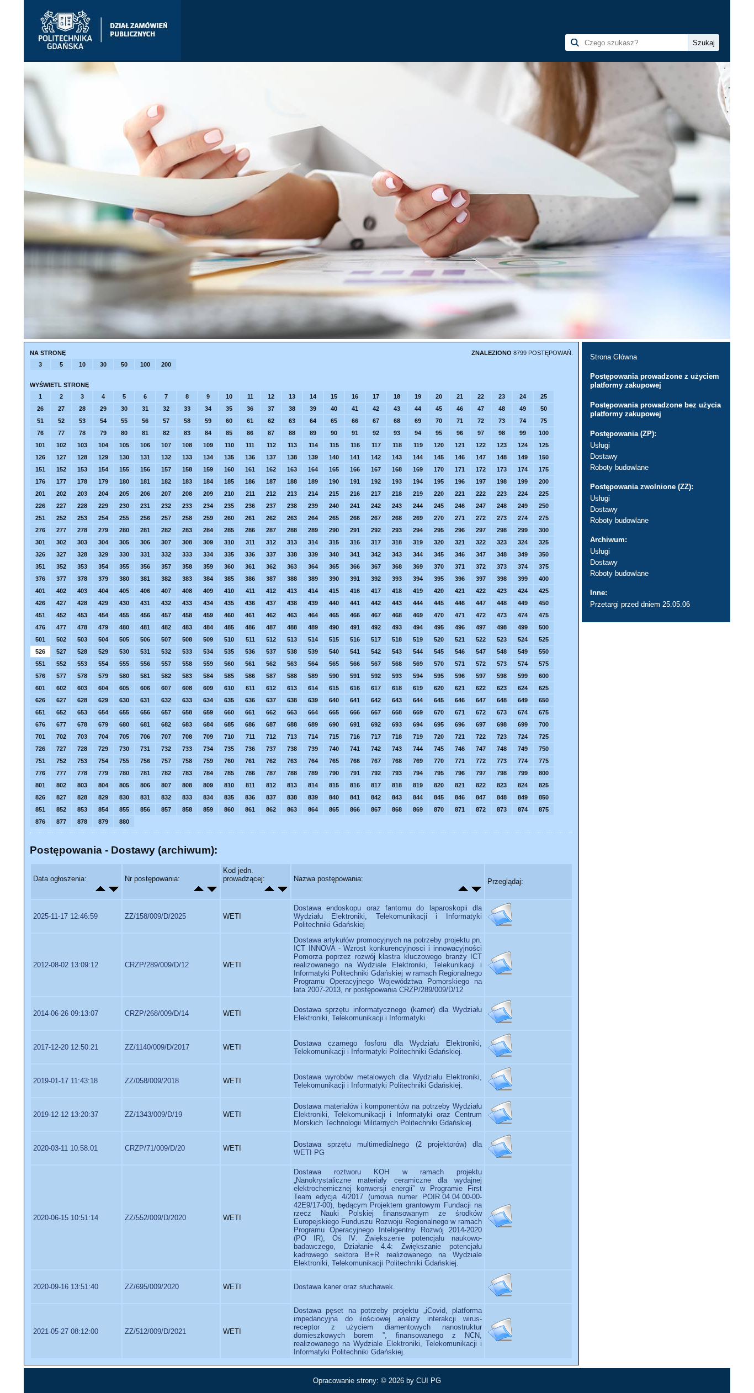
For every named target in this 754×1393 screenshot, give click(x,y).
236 (250, 505)
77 (61, 433)
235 (229, 505)
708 (187, 736)
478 (82, 627)
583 (187, 675)
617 (376, 688)
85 (229, 433)
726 (40, 748)
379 (103, 578)
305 (124, 542)
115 (334, 445)
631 (145, 700)
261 (250, 518)
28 (82, 408)
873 (502, 809)
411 (250, 590)
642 (376, 700)
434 (208, 603)
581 (145, 675)
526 (40, 651)
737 (271, 748)
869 (418, 809)
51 (40, 420)
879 (103, 821)
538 (292, 651)
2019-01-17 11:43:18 (65, 1081)
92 (376, 433)
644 (418, 700)
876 (40, 821)
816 (355, 785)
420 (439, 590)
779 (103, 773)
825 (544, 785)
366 (355, 566)
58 (187, 420)
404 (103, 590)
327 (61, 554)
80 (124, 433)
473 (502, 615)
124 (523, 445)
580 (124, 675)
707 (166, 736)
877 (61, 821)
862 (271, 809)
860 (229, 809)
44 (418, 408)
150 (544, 457)
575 (544, 663)
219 (418, 493)
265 (334, 518)
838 (292, 797)
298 (502, 530)
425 (544, 590)
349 (523, 554)
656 (145, 712)
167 (376, 469)
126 (40, 457)
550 (544, 651)
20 (439, 396)
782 (166, 773)
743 (397, 748)
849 (523, 797)
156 (145, 469)
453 (82, 615)
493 (397, 627)
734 (208, 748)
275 (544, 518)
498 (502, 627)
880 (124, 821)
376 (40, 578)
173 (502, 469)
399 (523, 578)
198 (502, 481)
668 (397, 712)
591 (355, 675)
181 (145, 481)
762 (271, 761)
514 (313, 639)
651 (40, 712)
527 (61, 651)
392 (376, 578)
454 (103, 615)
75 (543, 420)
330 (124, 554)
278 (82, 530)
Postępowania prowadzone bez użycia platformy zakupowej (655, 409)
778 (82, 773)
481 (145, 627)
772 (481, 761)
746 (460, 748)
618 (397, 688)
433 (187, 603)
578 (82, 675)
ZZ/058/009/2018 (152, 1081)
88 (292, 433)
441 (355, 603)
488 (292, 627)
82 (166, 433)
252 (61, 518)
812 (271, 785)
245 (439, 505)
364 (313, 566)
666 (355, 712)
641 (355, 700)
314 (313, 542)
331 (145, 554)
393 (397, 578)
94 (418, 433)
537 (271, 651)
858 (187, 809)
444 (418, 603)
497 (481, 627)
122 (481, 445)
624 (523, 688)
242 (376, 505)
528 (82, 651)
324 (523, 542)
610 (229, 688)
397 (481, 578)
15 (334, 396)
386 (250, 578)
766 (355, 761)
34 (208, 408)
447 (481, 603)
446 (460, 603)
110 (229, 445)
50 (124, 364)
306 (145, 542)
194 (418, 481)
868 (397, 809)
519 (418, 639)
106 (145, 445)
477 (61, 627)
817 (376, 785)
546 (460, 651)
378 (82, 578)
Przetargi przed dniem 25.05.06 (640, 604)
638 (292, 700)
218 (397, 493)
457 (166, 615)
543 (397, 651)
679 (103, 724)
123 (502, 445)
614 (313, 688)
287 (271, 530)
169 (418, 469)
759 (208, 761)
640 (334, 700)
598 (502, 675)
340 (334, 554)
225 (544, 493)
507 (166, 639)
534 (208, 651)
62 (271, 420)
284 (208, 530)
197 (481, 481)
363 (292, 566)
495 (439, 627)
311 (250, 542)
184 (208, 481)
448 (502, 603)
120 (439, 445)
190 (334, 481)
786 (250, 773)
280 (124, 530)
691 (355, 724)
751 (40, 761)
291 (355, 530)
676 (40, 724)
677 (61, 724)
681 (145, 724)
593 (397, 675)
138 (292, 457)
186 (250, 481)
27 (61, 408)
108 (187, 445)
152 (61, 469)
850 (544, 797)
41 (355, 408)
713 (292, 736)
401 (40, 590)
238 (292, 505)
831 (145, 797)
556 (145, 663)
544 (418, 651)
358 (187, 566)
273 (502, 518)
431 (145, 603)
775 (544, 761)
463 (292, 615)
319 (418, 542)
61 (250, 420)
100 (145, 364)
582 (166, 675)
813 (292, 785)
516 (355, 639)
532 (166, 651)
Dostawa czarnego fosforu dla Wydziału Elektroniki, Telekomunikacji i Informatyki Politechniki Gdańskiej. (388, 1047)
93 (397, 433)
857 (166, 809)
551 (40, 663)
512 (271, 639)
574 (523, 663)
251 (40, 518)
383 (187, 578)
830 (124, 797)
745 (439, 748)
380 (124, 578)
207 (166, 493)
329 (103, 554)
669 (418, 712)
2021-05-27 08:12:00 (65, 1331)
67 (376, 420)
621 (460, 688)
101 (40, 445)
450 (544, 603)
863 (292, 809)
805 (124, 785)
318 (397, 542)
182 (166, 481)
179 (103, 481)
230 (124, 505)
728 (82, 748)
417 (376, 590)
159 (208, 469)
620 (439, 688)
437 (271, 603)
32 (166, 408)
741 (355, 748)
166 (355, 469)
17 (376, 396)
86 (250, 433)
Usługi (600, 445)
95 (439, 433)
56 (145, 420)
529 (103, 651)
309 (208, 542)
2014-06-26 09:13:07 (65, 1013)
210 (229, 493)
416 (355, 590)
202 (61, 493)
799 (523, 773)
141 (355, 457)
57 (166, 420)
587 (271, 675)
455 (124, 615)
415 (334, 590)
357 (166, 566)
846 (460, 797)
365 (334, 566)
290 (334, 530)
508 (187, 639)
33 (187, 408)
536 (250, 651)
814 (313, 785)
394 (418, 578)
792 (376, 773)
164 (313, 469)
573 (502, 663)
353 (82, 566)
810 (229, 785)
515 (334, 639)
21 (459, 396)
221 (460, 493)
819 (418, 785)
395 (439, 578)
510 (229, 639)
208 (187, 493)
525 (544, 639)
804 (103, 785)
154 (103, 469)
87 (271, 433)
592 (376, 675)
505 (124, 639)
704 (103, 736)
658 (187, 712)
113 (292, 445)
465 (334, 615)
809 (208, 785)
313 (292, 542)
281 (145, 530)
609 (208, 688)
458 (187, 615)
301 (40, 542)
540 (334, 651)
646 (460, 700)
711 (250, 736)
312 (271, 542)
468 (397, 615)
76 (40, 433)
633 (187, 700)
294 (418, 530)
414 (313, 590)
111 (250, 445)
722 (481, 736)
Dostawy (604, 456)
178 (82, 481)
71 (459, 420)
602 (61, 688)
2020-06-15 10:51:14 (65, 1218)
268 (397, 518)
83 (187, 433)
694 (418, 724)
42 (376, 408)
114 (313, 445)
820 (439, 785)
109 (208, 445)
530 (124, 651)
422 (481, 590)
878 (82, 821)
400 (544, 578)
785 (229, 773)
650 (544, 700)
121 (460, 445)
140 (334, 457)
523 (502, 639)
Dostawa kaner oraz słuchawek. (344, 1287)
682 (166, 724)
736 (250, 748)
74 (522, 420)
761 (250, 761)
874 (523, 809)
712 (271, 736)
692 (376, 724)
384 (208, 578)
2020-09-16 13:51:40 (65, 1287)
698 (502, 724)
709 (208, 736)
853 (82, 809)
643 (397, 700)
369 (418, 566)
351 (40, 566)
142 (376, 457)
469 (418, 615)
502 (61, 639)
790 (334, 773)
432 (166, 603)
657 (166, 712)
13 (292, 396)
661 (250, 712)
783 (187, 773)
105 (124, 445)
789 (313, 773)
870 (439, 809)
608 (187, 688)
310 (229, 542)
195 (439, 481)
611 (250, 688)
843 (397, 797)
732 (166, 748)
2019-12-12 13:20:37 (65, 1114)
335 (229, 554)
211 (250, 493)
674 (523, 712)
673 (502, 712)
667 (376, 712)
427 (61, 603)
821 (460, 785)
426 (40, 603)
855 (124, 809)
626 (40, 700)
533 (187, 651)
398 (502, 578)
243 (397, 505)
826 (40, 797)
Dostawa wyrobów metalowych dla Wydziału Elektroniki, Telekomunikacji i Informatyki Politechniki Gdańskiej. (388, 1081)
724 (523, 736)
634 (208, 700)
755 (124, 761)
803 (82, 785)
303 (82, 542)
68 (397, 420)
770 (439, 761)
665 (334, 712)
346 (460, 554)
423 (502, 590)
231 (145, 505)
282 (166, 530)
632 (166, 700)
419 (418, 590)
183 (187, 481)
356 (145, 566)
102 (61, 445)
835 (229, 797)
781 (145, 773)
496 (460, 627)
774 (523, 761)
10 (82, 364)
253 (82, 518)
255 (124, 518)
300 (544, 530)
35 (229, 408)
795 (439, 773)
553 (82, 663)
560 (229, 663)
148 (502, 457)
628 (82, 700)
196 (460, 481)
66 (355, 420)
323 (502, 542)
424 (523, 590)
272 (481, 518)
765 (334, 761)
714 (313, 736)
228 (82, 505)
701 (40, 736)
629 (103, 700)
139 (313, 457)
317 (376, 542)
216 (355, 493)
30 (103, 364)
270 (439, 518)
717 (376, 736)
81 (145, 433)
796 (460, 773)
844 (418, 797)
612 (271, 688)
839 (313, 797)
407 (166, 590)
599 (523, 675)
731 (145, 748)
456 (145, 615)
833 (187, 797)
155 (124, 469)
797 (481, 773)
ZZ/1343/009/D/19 (153, 1114)
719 (418, 736)
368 (397, 566)
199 (523, 481)
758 (187, 761)
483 (187, 627)
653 (82, 712)
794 (418, 773)
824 (523, 785)
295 (439, 530)
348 (502, 554)
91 (355, 433)
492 (376, 627)
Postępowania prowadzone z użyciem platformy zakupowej (654, 380)
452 (61, 615)
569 (418, 663)
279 (103, 530)
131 (145, 457)
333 (187, 554)
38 (292, 408)
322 (481, 542)
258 (187, 518)
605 (124, 688)
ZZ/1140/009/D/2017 (157, 1047)
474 (523, 615)
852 (61, 809)
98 (501, 433)
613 (292, 688)
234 (208, 505)
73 (501, 420)
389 (313, 578)
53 (82, 420)
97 (480, 433)
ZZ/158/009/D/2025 (155, 916)
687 (271, 724)
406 (145, 590)
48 (501, 408)
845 (439, 797)
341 (355, 554)
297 (481, 530)
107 (166, 445)
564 (313, 663)
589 (313, 675)
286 (250, 530)
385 (229, 578)
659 (208, 712)
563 (292, 663)
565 (334, 663)
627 (61, 700)
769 (418, 761)
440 (334, 603)
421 (460, 590)
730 (124, 748)
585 (229, 675)
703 (82, 736)
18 (397, 396)
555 (124, 663)
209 (208, 493)
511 (250, 639)
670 (439, 712)
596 (460, 675)
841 (355, 797)
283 (187, 530)
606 (145, 688)
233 (187, 505)
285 (229, 530)
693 (397, 724)
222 (481, 493)
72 (480, 420)
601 (40, 688)
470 (439, 615)
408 (187, 590)
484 (208, 627)
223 (502, 493)
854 (103, 809)
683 (187, 724)
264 (313, 518)
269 (418, 518)
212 (271, 493)
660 (229, 712)
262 (271, 518)
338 (292, 554)
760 (229, 761)
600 (544, 675)
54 (103, 420)
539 (313, 651)
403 (82, 590)
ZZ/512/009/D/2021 (155, 1331)
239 (313, 505)
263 (292, 518)
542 (376, 651)
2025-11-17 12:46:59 (65, 916)
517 (376, 639)
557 (166, 663)
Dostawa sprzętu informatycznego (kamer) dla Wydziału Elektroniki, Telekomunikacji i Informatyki (388, 1013)
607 (166, 688)
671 (460, 712)
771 (460, 761)
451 (40, 615)
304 (103, 542)
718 (397, 736)
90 (334, 433)
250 (544, 505)
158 (187, 469)
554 (103, 663)
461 (250, 615)
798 (502, 773)
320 (439, 542)
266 (355, 518)
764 (313, 761)
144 (418, 457)
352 (61, 566)
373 (502, 566)
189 (313, 481)
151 (40, 469)
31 (145, 408)
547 (481, 651)
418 (397, 590)
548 (502, 651)
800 (544, 773)
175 (544, 469)
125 (544, 445)
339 (313, 554)
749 (523, 748)
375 (544, 566)
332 (166, 554)
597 (481, 675)
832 (166, 797)
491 (355, 627)
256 (145, 518)
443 (397, 603)
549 (523, 651)
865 (334, 809)
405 (124, 590)
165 (334, 469)
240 (334, 505)
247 (481, 505)
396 (460, 578)
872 (481, 809)
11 (250, 396)
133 (187, 457)
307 (166, 542)
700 (544, 724)
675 (544, 712)
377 (61, 578)
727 (61, 748)
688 (292, 724)
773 (502, 761)
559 (208, 663)
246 (460, 505)
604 (103, 688)
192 (376, 481)
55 (124, 420)
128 (82, 457)
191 (355, 481)
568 (397, 663)
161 (250, 469)
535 (229, 651)
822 (481, 785)
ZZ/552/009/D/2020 (155, 1218)
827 (61, 797)
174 (523, 469)
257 (166, 518)
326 (40, 554)
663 (292, 712)
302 (61, 542)
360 (229, 566)
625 (544, 688)
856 (145, 809)
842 (376, 797)
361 (250, 566)
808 (187, 785)
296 (460, 530)
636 (250, 700)
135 (229, 457)
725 (544, 736)
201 (40, 493)
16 (355, 396)
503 (82, 639)
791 (355, 773)
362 (271, 566)
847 (481, 797)
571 (460, 663)
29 (103, 408)
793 (397, 773)
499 (523, 627)
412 (271, 590)
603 (82, 688)
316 (355, 542)
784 (208, 773)
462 (271, 615)
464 (313, 615)
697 (481, 724)
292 (376, 530)
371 (460, 566)
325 (544, 542)
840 (334, 797)
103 (82, 445)
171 (460, 469)
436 (250, 603)
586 (250, 675)
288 (292, 530)
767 (376, 761)
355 (124, 566)
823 (502, 785)
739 (313, 748)
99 (522, 433)
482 (166, 627)
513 (292, 639)
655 (124, 712)
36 (250, 408)
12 (271, 396)
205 (124, 493)
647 (481, 700)
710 (229, 736)
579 (103, 675)
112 (271, 445)
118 (397, 445)
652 (61, 712)
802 (61, 785)
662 (271, 712)
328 (82, 554)
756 (145, 761)
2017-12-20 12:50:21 (65, 1047)
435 (229, 603)
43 (397, 408)
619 (418, 688)
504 (103, 639)
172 (481, 469)
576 (40, 675)
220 (439, 493)
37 (271, 408)
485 (229, 627)
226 (40, 505)
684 (208, 724)
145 (439, 457)
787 (271, 773)
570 (439, 663)
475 (544, 615)
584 (208, 675)
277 (61, 530)
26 (40, 408)
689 (313, 724)
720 (439, 736)
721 (460, 736)
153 (82, 469)
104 (103, 445)
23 (501, 396)
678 (82, 724)
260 (229, 518)
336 (250, 554)
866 (355, 809)
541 (355, 651)
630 (124, 700)
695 (439, 724)
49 (522, 408)
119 (418, 445)
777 (61, 773)
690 (334, 724)
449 (523, 603)
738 (292, 748)
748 (502, 748)
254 (103, 518)
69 (418, 420)
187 (271, 481)
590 (334, 675)
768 (397, 761)
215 (334, 493)
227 (61, 505)
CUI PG (428, 1380)
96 (459, 433)
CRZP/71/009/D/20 (155, 1148)
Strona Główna (613, 357)
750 (544, 748)
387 (271, 578)
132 (166, 457)
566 (355, 663)
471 (460, 615)
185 (229, 481)
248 (502, 505)
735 (229, 748)
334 (208, 554)
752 (61, 761)
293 (397, 530)
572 (481, 663)
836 (250, 797)
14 (313, 396)
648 (502, 700)
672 (481, 712)
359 (208, 566)
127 (61, 457)
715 (334, 736)
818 (397, 785)
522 (481, 639)
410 (229, 590)
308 (187, 542)
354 (103, 566)
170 (439, 469)
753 (82, 761)
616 (355, 688)
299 (523, 530)
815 (334, 785)
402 (61, 590)
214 (313, 493)
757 (166, 761)
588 (292, 675)
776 (40, 773)
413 (292, 590)
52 (61, 420)
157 (166, 469)
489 (313, 627)
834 (208, 797)
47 (480, 408)
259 (208, 518)
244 (418, 505)
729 (103, 748)
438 (292, 603)
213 (292, 493)
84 (208, 433)
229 (103, 505)
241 (355, 505)
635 (229, 700)
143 (397, 457)
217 (376, 493)
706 (145, 736)
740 (334, 748)
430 (124, 603)
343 (397, 554)
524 (523, 639)
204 (103, 493)
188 (292, 481)
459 (208, 615)
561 (250, 663)
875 (544, 809)
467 (376, 615)
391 (355, 578)
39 (313, 408)
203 (82, 493)
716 (355, 736)
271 (460, 518)
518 (397, 639)
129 (103, 457)
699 (523, 724)
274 (523, 518)
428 (82, 603)
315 (334, 542)
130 (124, 457)
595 (439, 675)
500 (544, 627)
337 (271, 554)
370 (439, 566)
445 (439, 603)
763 (292, 761)
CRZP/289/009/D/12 (157, 965)
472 (481, 615)
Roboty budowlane (619, 467)
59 (208, 420)
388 (292, 578)
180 (124, 481)
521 (460, 639)
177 (61, 481)
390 (334, 578)
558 (187, 663)
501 (40, 639)
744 (418, 748)
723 (502, 736)
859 (208, 809)
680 (124, 724)
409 (208, 590)
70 (439, 420)
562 (271, 663)
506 (145, 639)
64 (313, 420)
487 (271, 627)
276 (40, 530)
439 (313, 603)
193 (397, 481)
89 (313, 433)
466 (355, 615)
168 (397, 469)
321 (460, 542)
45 (439, 408)
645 (439, 700)
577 (61, 675)
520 (439, 639)
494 (418, 627)
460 (229, 615)
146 (460, 457)
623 (502, 688)
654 (103, 712)
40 (334, 408)
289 (313, 530)
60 (229, 420)
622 (481, 688)
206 (145, 493)
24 (522, 396)
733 (187, 748)
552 (61, 663)
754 (103, 761)
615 (334, 688)
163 (292, 469)
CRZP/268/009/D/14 (157, 1013)
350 (544, 554)
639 (313, 700)
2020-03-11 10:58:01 (65, 1148)
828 (82, 797)
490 (334, 627)
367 (376, 566)
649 (523, 700)
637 (271, 700)
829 (103, 797)
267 (376, 518)
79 (103, 433)
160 (229, 469)
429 (103, 603)
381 (145, 578)
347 (481, 554)
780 (124, 773)
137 (271, 457)
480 (124, 627)
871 (460, 809)
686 (250, 724)
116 (355, 445)
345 (439, 554)
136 (250, 457)
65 (334, 420)
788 (292, 773)
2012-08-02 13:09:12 (65, 965)
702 (61, 736)
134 (208, 457)
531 (145, 651)
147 (481, 457)
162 (271, 469)
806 (145, 785)
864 (313, 809)
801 (40, 785)
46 (459, 408)
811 (250, 785)
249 (523, 505)
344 (418, 554)
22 (480, 396)
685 (229, 724)
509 (208, 639)
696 (460, 724)
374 (523, 566)
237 (271, 505)
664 (313, 712)
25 (543, 396)
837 (271, 797)
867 (376, 809)
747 (481, 748)
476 (40, 627)
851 (40, 809)
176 (40, 481)
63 (292, 420)
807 (166, 785)
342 (376, 554)
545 (439, 651)
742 (376, 748)
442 (376, 603)
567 (376, 663)
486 (250, 627)
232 (166, 505)
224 (523, 493)
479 (103, 627)
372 (481, 566)
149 (523, 457)
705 (124, 736)
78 (82, 433)
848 (502, 797)
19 (418, 396)
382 (166, 578)
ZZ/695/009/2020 (152, 1287)
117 (376, 445)
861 (250, 809)
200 (166, 364)
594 (418, 675)
